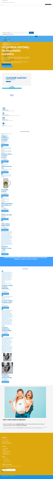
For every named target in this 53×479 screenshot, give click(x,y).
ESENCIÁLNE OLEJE (12, 88)
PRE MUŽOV (12, 94)
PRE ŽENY (11, 95)
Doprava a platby (5, 448)
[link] (3, 443)
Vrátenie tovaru (5, 449)
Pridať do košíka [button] (4, 161)
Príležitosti (4, 36)
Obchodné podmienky (6, 451)
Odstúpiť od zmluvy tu (6, 454)
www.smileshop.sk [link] (8, 443)
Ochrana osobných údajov (7, 452)
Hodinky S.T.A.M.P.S (6, 43)
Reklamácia (4, 450)
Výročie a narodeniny (8, 60)
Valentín (5, 40)
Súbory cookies (5, 453)
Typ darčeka (5, 42)
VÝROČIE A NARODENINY (11, 87)
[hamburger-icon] (36, 36)
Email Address (4, 468)
